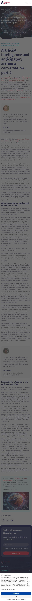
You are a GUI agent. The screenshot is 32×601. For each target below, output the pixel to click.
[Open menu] (30, 3)
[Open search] (27, 3)
